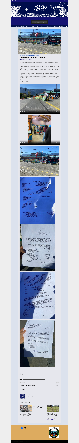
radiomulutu (23, 59)
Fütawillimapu (28, 55)
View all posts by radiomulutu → (31, 396)
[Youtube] (64, 0)
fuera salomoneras (38, 379)
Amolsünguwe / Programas (58, 26)
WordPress (26, 441)
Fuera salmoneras (22, 55)
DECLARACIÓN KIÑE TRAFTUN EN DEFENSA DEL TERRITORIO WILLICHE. (39, 406)
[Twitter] (66, 0)
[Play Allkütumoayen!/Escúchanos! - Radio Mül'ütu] (33, 22)
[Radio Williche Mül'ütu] (39, 9)
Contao (27, 379)
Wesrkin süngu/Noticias (34, 26)
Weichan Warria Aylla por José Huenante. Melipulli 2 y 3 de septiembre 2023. (25, 414)
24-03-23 (24, 379)
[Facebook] (63, 0)
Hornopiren (33, 55)
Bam (29, 441)
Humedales (37, 55)
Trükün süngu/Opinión (49, 26)
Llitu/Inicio (17, 26)
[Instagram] (67, 0)
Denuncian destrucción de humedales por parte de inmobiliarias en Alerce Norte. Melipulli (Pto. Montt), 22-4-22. (38, 370)
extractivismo (31, 379)
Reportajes (41, 26)
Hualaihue (42, 379)
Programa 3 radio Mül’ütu (49, 369)
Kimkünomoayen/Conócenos (24, 26)
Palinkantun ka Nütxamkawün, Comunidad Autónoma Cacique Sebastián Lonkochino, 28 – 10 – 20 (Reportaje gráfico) (53, 416)
